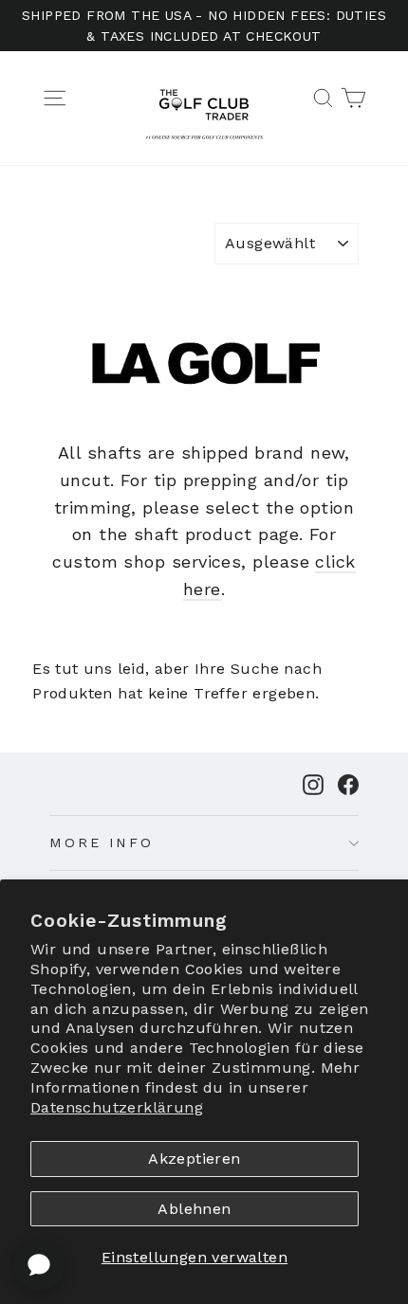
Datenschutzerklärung (116, 1107)
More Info (101, 842)
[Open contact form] (39, 1265)
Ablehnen (194, 1209)
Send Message (203, 1161)
